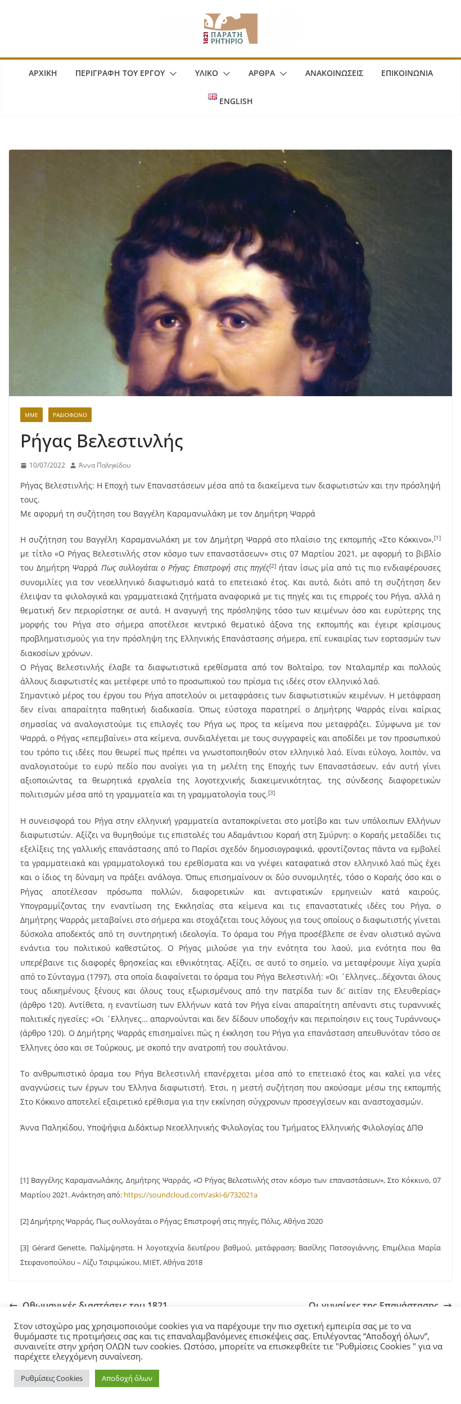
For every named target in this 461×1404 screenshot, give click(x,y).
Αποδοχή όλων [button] (127, 1378)
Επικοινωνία (407, 73)
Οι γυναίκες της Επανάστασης (374, 1305)
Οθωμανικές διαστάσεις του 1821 (95, 1305)
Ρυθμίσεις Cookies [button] (52, 1378)
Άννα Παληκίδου (104, 465)
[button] (171, 73)
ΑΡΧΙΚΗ (43, 73)
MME (31, 415)
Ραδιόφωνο (70, 415)
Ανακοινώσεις (334, 73)
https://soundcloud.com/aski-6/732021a (189, 1195)
